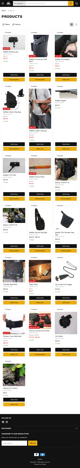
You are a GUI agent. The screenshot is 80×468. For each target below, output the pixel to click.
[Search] (71, 3)
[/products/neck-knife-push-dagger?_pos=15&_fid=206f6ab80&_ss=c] (66, 271)
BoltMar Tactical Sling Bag (38, 232)
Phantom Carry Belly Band (12, 336)
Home (4, 10)
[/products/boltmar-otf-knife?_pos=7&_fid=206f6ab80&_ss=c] (14, 165)
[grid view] (71, 24)
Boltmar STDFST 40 (62, 182)
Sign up (33, 443)
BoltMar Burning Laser (10, 52)
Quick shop (14, 75)
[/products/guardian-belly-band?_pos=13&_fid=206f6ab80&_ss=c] (14, 271)
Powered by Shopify (40, 464)
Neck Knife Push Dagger (63, 284)
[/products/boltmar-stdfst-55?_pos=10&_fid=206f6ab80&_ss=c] (14, 215)
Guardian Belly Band (10, 284)
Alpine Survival (7, 54)
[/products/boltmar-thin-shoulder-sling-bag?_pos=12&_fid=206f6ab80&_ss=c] (66, 219)
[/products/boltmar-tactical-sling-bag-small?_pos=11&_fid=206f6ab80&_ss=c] (40, 219)
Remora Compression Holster (39, 331)
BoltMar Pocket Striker (37, 177)
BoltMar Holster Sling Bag (12, 112)
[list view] (76, 24)
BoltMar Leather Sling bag (38, 131)
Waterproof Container (10, 388)
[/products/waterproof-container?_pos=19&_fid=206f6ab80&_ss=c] (14, 375)
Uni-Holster (59, 336)
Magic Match (33, 284)
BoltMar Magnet (60, 100)
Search (40, 459)
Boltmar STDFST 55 (10, 225)
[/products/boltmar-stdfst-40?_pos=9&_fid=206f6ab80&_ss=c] (66, 169)
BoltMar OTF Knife (9, 175)
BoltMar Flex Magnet (62, 59)
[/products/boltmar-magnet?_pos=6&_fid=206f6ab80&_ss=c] (66, 94)
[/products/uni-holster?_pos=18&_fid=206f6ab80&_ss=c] (66, 323)
